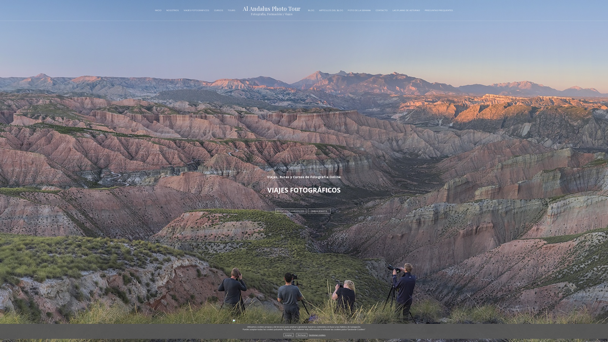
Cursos (218, 10)
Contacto (382, 10)
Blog (311, 10)
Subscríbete (319, 211)
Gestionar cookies (317, 335)
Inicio (158, 10)
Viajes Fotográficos (196, 10)
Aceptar (288, 335)
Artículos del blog (331, 10)
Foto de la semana (359, 10)
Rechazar (302, 335)
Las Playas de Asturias (406, 10)
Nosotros (172, 10)
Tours (231, 10)
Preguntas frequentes (439, 10)
